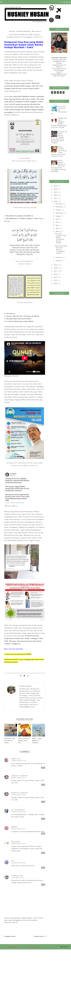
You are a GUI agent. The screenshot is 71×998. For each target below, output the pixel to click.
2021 (56, 198)
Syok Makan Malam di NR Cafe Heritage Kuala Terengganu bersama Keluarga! (58, 166)
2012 (56, 280)
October (59, 210)
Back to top (64, 946)
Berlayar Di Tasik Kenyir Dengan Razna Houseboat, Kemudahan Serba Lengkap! (59, 137)
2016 (56, 274)
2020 (56, 201)
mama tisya (15, 759)
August (58, 216)
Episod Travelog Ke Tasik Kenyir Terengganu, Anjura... (61, 249)
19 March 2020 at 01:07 (18, 811)
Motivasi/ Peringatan (23, 31)
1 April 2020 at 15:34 (17, 877)
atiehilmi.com (17, 875)
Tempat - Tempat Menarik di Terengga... (37, 740)
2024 (56, 189)
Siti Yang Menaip (18, 810)
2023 (56, 192)
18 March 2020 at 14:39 (18, 760)
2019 (56, 265)
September (60, 213)
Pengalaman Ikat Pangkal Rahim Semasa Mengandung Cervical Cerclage (59, 122)
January (59, 260)
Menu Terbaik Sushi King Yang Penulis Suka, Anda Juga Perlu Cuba (58, 151)
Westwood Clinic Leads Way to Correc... (9, 740)
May (57, 225)
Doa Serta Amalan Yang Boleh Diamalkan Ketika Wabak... (60, 238)
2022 (56, 195)
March (58, 231)
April (58, 228)
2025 (56, 186)
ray (12, 861)
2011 (56, 283)
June (57, 222)
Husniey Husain (25, 686)
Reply (43, 767)
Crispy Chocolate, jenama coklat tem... (24, 740)
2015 (56, 277)
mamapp (14, 827)
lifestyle (12, 31)
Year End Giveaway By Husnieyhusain (59, 110)
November (60, 207)
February (59, 257)
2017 (56, 271)
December (59, 204)
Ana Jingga (15, 841)
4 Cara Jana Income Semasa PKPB (17, 654)
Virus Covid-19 (36, 31)
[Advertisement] (35, 961)
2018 (56, 268)
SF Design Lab (34, 947)
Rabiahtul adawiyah (19, 776)
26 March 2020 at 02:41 (18, 862)
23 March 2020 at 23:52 (18, 828)
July (57, 219)
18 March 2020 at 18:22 (18, 777)
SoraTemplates (12, 947)
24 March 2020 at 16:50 (18, 843)
